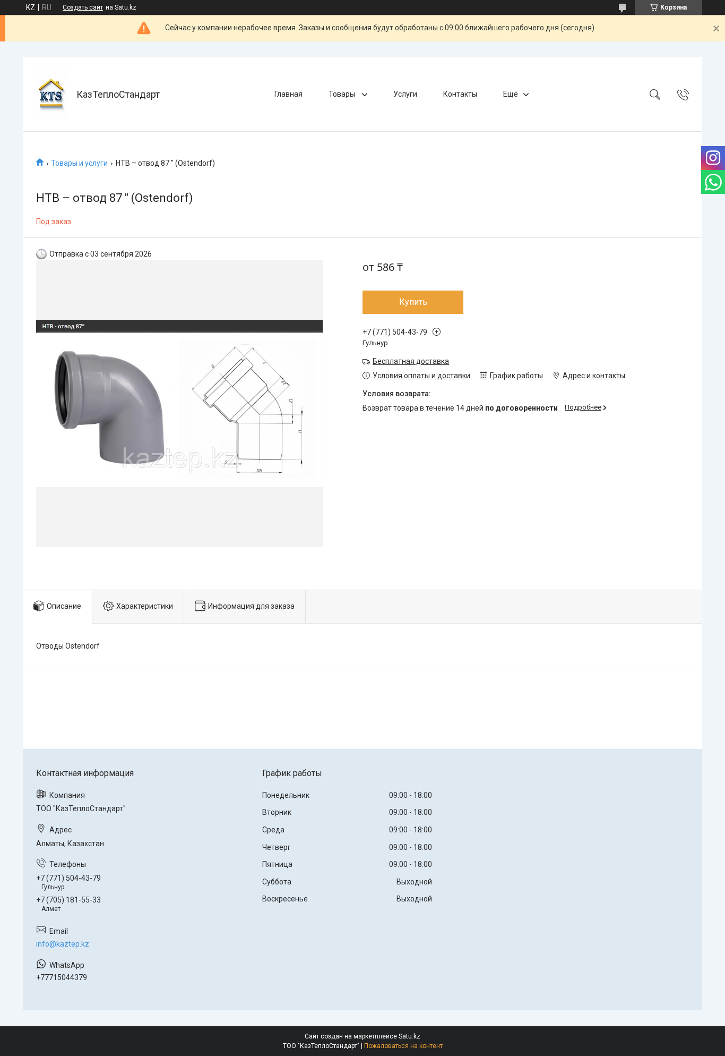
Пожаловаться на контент (403, 1046)
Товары (343, 94)
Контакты (460, 94)
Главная (288, 94)
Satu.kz (409, 1036)
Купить (413, 302)
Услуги (405, 94)
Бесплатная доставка (411, 361)
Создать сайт (83, 7)
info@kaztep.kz (62, 944)
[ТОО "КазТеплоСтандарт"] (50, 94)
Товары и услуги (79, 163)
